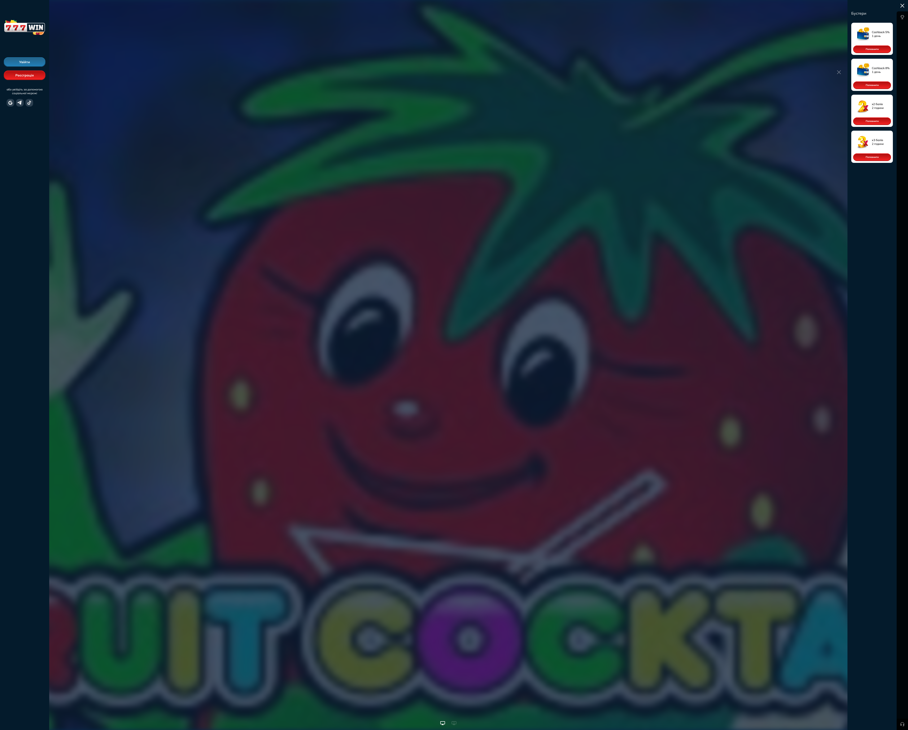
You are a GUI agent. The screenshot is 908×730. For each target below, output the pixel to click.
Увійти (24, 62)
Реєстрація (24, 75)
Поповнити (872, 49)
